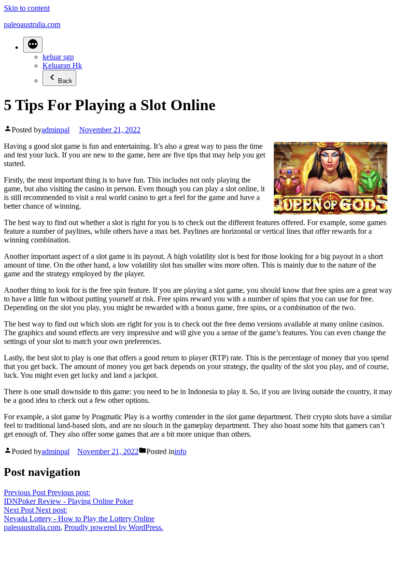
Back (65, 81)
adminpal (56, 130)
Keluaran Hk (62, 65)
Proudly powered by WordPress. (113, 527)
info (180, 451)
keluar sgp (58, 57)
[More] (32, 45)
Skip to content (27, 8)
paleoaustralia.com (32, 24)
